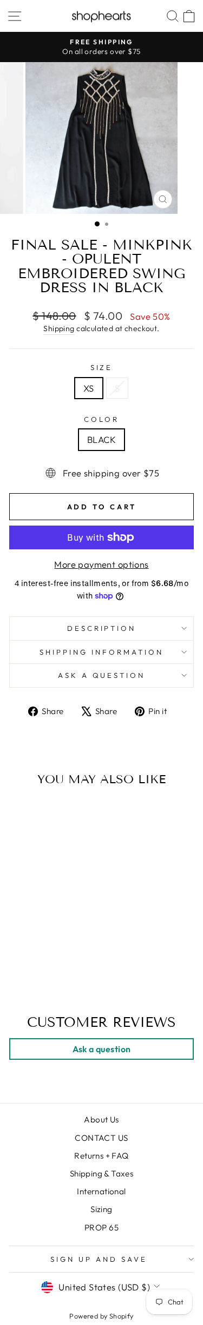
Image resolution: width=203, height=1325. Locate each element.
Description (101, 628)
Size (101, 367)
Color (101, 419)
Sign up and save (98, 1259)
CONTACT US (101, 1138)
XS (88, 388)
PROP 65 (101, 1227)
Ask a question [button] (102, 1049)
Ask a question (102, 675)
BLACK (101, 439)
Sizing (101, 1209)
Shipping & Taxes (102, 1173)
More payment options (101, 564)
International (101, 1191)
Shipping (58, 328)
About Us (101, 1119)
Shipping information (101, 652)
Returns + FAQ (101, 1156)
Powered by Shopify (101, 1315)
